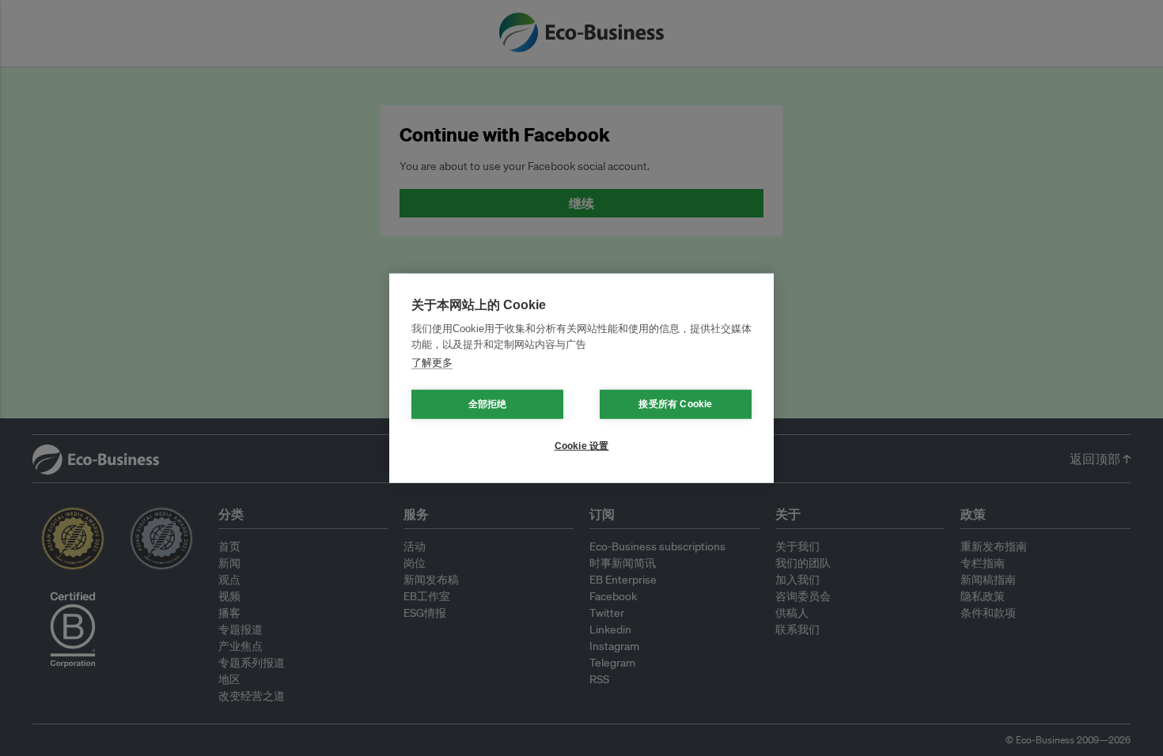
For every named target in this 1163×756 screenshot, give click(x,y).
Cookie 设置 (582, 446)
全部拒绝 (487, 404)
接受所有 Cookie (675, 404)
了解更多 (432, 363)
